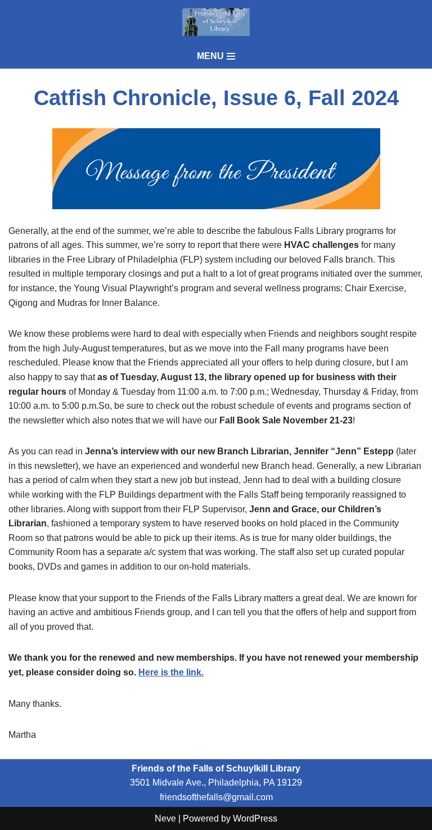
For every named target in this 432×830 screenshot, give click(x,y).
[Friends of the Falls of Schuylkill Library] (216, 22)
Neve (165, 818)
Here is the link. (171, 672)
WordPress (255, 818)
